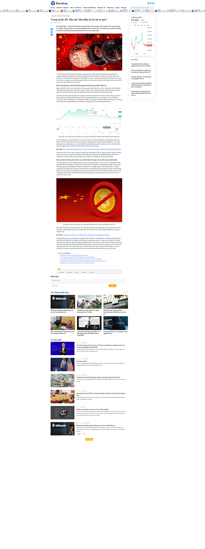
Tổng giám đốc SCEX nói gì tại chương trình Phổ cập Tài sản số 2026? (80, 259)
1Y (144, 25)
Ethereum (84, 272)
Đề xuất (67, 253)
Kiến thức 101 (101, 7)
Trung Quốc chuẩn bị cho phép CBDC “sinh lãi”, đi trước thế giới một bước (86, 235)
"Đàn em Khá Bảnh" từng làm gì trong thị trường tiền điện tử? (62, 332)
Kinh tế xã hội (79, 358)
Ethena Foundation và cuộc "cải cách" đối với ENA (92, 409)
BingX (87, 162)
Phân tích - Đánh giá (62, 7)
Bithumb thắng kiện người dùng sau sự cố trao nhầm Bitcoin (62, 311)
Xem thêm (125, 291)
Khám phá (110, 7)
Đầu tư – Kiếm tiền (75, 7)
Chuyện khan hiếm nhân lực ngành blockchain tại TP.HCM (88, 311)
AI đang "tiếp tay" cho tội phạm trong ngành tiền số (115, 332)
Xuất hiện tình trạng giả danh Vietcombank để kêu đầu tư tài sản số (114, 312)
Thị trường (78, 374)
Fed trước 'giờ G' (81, 361)
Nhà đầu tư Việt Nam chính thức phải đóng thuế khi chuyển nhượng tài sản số (83, 261)
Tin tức (53, 7)
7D (135, 25)
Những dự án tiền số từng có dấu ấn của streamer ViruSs (77, 263)
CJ (51, 22)
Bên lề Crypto (66, 16)
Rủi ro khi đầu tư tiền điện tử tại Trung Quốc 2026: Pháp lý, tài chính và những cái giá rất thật (92, 149)
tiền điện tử (70, 272)
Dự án (77, 407)
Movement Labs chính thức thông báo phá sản (74, 255)
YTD (148, 25)
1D (132, 25)
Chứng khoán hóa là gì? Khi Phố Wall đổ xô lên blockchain (77, 257)
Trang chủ (53, 16)
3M (141, 25)
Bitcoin (77, 272)
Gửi (112, 286)
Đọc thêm (89, 439)
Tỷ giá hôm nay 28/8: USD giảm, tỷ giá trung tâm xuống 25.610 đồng (98, 377)
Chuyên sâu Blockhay (89, 7)
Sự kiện (117, 7)
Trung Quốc (61, 272)
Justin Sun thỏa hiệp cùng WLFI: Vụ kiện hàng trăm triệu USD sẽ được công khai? (88, 333)
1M (138, 25)
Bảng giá (123, 7)
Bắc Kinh (92, 272)
